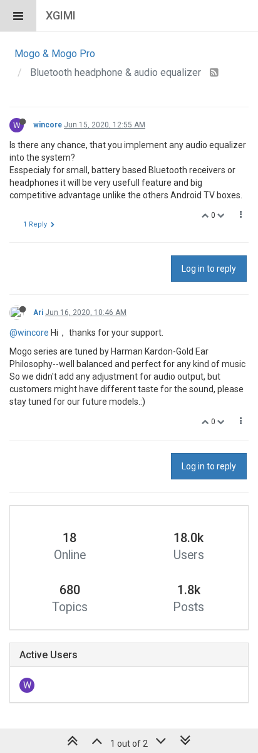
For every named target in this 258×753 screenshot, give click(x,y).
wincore (47, 124)
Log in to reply (209, 269)
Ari (38, 312)
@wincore (29, 333)
